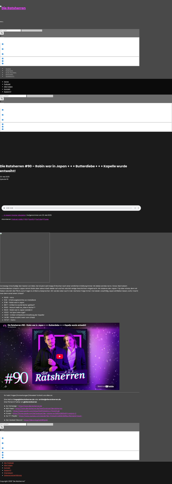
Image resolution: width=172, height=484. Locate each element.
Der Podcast (9, 463)
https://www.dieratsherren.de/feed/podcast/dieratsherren (38, 408)
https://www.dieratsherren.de (30, 406)
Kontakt (7, 89)
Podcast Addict (17, 219)
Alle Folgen (8, 87)
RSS (26, 219)
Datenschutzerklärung (13, 475)
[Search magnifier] (2, 33)
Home (6, 82)
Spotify (31, 219)
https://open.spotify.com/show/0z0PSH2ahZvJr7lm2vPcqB (36, 411)
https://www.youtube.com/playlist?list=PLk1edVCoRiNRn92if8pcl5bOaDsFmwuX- (50, 416)
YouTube (39, 219)
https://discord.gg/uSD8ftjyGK (36, 420)
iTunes (46, 219)
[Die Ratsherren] (13, 8)
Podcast (7, 84)
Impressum (8, 473)
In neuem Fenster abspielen (15, 215)
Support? (10, 76)
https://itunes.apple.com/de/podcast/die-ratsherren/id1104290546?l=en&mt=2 (44, 413)
